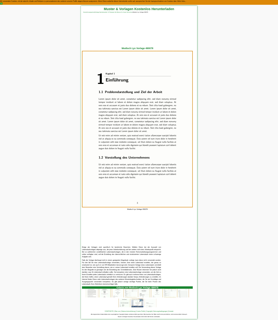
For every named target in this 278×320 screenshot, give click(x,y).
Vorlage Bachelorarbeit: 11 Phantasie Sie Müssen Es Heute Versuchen (113, 12)
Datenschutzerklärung (128, 311)
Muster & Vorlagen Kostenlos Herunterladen (139, 9)
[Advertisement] (139, 29)
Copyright (149, 311)
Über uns (117, 311)
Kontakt (171, 311)
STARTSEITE (109, 311)
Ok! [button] (1, 3)
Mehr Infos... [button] (181, 1)
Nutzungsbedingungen (160, 311)
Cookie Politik (140, 311)
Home (84, 12)
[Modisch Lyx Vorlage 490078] (137, 207)
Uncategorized (91, 12)
